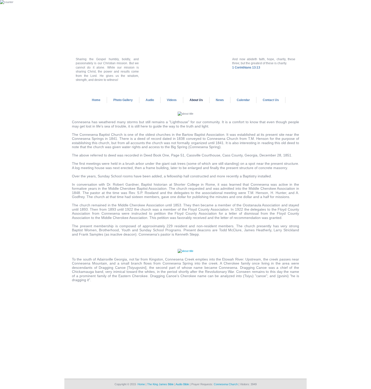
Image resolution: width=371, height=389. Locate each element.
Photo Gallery (123, 100)
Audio (150, 100)
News (220, 100)
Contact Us (271, 100)
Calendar (243, 100)
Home (96, 100)
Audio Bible (182, 384)
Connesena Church (226, 384)
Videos (172, 100)
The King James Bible (160, 384)
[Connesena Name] (185, 250)
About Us (196, 100)
